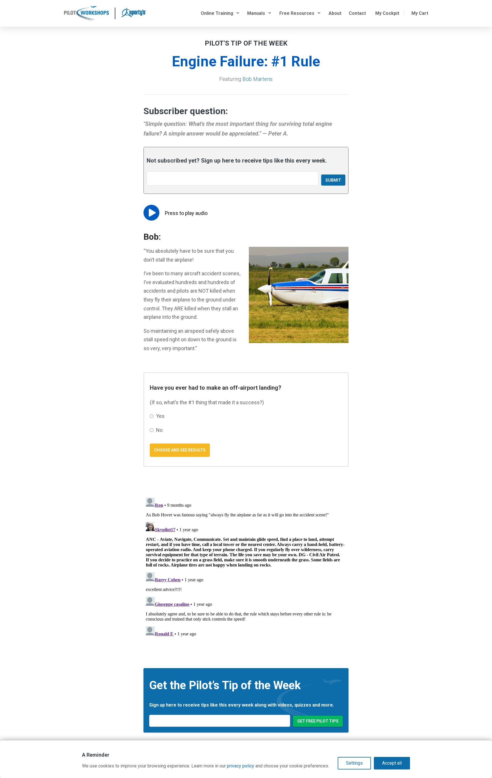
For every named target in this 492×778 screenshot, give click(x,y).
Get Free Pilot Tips (318, 721)
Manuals (256, 13)
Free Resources (296, 13)
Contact (357, 13)
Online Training (217, 13)
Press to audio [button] (186, 213)
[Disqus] (246, 566)
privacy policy (240, 766)
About (335, 13)
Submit (333, 180)
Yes (160, 416)
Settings (354, 763)
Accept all (392, 763)
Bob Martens (258, 79)
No (159, 430)
